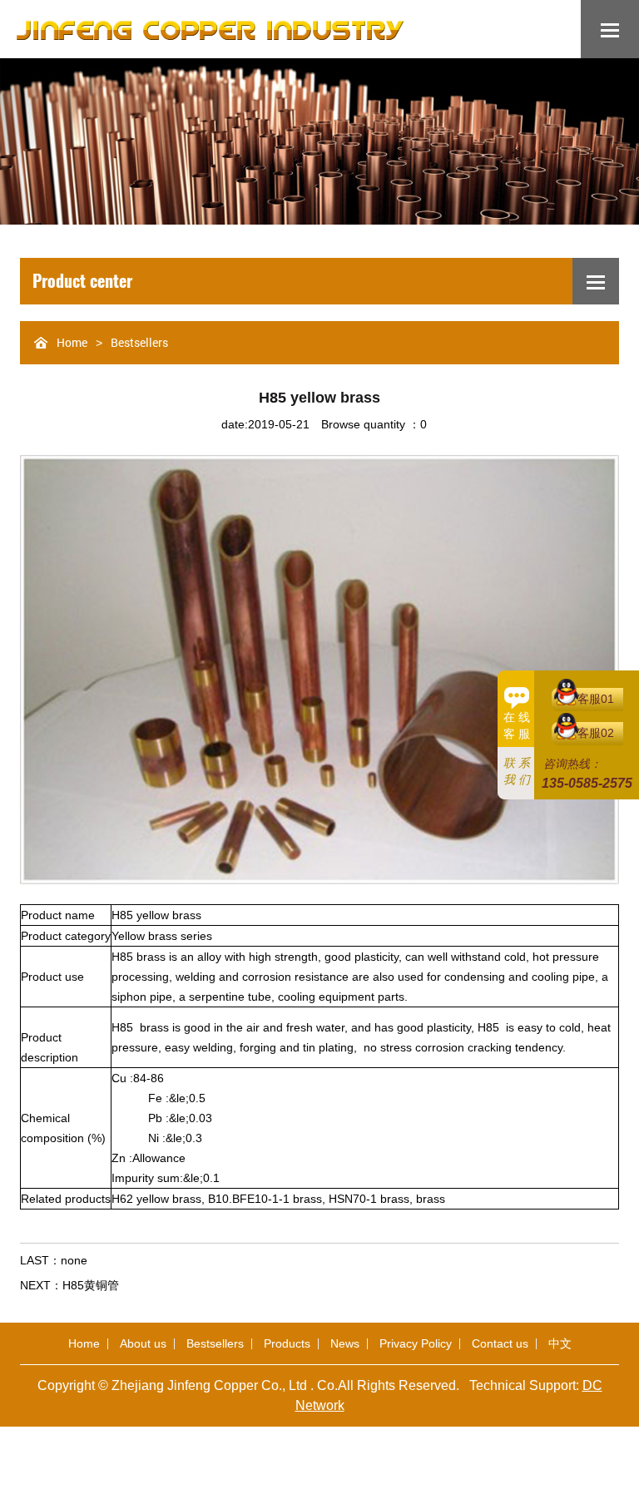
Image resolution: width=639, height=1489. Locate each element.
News (344, 1343)
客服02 (595, 733)
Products (287, 1343)
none (74, 1260)
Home (72, 342)
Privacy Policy (415, 1343)
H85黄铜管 (90, 1285)
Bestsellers (139, 342)
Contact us (500, 1343)
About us (143, 1343)
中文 (560, 1343)
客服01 (595, 698)
